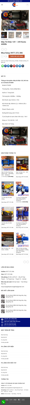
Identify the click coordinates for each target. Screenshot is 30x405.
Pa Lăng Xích (4, 339)
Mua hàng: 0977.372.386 (12, 53)
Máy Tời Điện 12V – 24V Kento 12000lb (7, 249)
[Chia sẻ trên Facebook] (5, 66)
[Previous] (3, 20)
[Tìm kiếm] (27, 4)
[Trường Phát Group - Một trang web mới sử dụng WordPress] (15, 4)
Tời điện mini (4, 39)
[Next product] (24, 262)
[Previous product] (27, 262)
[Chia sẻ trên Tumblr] (22, 66)
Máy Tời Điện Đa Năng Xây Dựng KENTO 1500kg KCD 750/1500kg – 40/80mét (22, 250)
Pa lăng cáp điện (5, 342)
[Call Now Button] (3, 402)
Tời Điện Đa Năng (23, 60)
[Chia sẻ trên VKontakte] (17, 66)
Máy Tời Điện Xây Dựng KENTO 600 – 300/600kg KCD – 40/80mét (7, 174)
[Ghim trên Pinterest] (14, 66)
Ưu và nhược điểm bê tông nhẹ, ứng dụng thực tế (16, 296)
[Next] (26, 20)
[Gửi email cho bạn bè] (11, 66)
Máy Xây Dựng (4, 334)
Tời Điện (16, 60)
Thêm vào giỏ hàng (16, 56)
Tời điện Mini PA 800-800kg (7, 223)
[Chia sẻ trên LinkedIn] (20, 66)
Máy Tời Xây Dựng (10, 60)
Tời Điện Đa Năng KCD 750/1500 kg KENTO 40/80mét (21, 224)
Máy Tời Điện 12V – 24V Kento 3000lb (22, 173)
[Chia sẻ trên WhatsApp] (2, 66)
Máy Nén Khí (4, 337)
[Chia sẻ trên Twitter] (8, 66)
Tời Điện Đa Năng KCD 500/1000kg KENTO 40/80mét (21, 199)
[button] (2, 5)
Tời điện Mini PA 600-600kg (7, 198)
